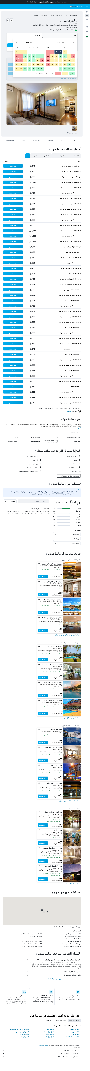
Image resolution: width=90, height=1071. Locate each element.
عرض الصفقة (42, 576)
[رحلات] (87, 32)
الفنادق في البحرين (75, 1034)
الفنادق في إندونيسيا (49, 1032)
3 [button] (56, 52)
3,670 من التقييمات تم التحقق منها (60, 30)
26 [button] (48, 64)
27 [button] (73, 69)
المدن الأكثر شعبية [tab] (61, 1020)
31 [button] (17, 69)
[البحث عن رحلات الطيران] (87, 12)
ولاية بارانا (56, 15)
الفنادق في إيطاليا (50, 1037)
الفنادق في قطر (50, 1029)
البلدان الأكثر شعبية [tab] (74, 1020)
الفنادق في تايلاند (24, 1037)
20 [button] (73, 64)
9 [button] (60, 56)
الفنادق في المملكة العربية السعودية (19, 1029)
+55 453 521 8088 (71, 27)
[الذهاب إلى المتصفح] (87, 27)
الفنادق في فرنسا (24, 1034)
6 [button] (73, 56)
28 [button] (69, 69)
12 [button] (48, 56)
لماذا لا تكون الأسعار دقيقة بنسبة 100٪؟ (68, 1057)
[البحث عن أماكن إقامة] (87, 15)
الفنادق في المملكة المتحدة (73, 1037)
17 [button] (56, 60)
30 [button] (60, 69)
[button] (2, 2)
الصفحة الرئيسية (73, 15)
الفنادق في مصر (50, 1034)
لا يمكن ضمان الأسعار (43, 1045)
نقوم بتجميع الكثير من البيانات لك (70, 1053)
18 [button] (52, 60)
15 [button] (65, 60)
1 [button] (64, 52)
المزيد (79, 428)
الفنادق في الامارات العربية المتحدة (20, 1032)
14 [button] (69, 60)
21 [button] (69, 64)
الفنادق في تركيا (76, 1032)
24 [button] (56, 64)
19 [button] (48, 60)
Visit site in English (32, 2)
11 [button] (52, 56)
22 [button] (65, 64)
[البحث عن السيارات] (87, 19)
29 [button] (65, 69)
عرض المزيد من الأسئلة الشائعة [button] (53, 979)
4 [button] (52, 52)
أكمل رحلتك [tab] (49, 1020)
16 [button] (60, 60)
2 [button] (60, 52)
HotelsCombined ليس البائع (71, 1050)
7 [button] (29, 56)
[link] (67, 635)
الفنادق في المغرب (75, 1029)
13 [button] (73, 60)
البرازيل (66, 15)
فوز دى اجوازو (46, 15)
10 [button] (56, 56)
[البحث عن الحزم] (87, 23)
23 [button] (60, 64)
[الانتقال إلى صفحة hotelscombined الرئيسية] (77, 6)
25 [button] (52, 64)
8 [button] (64, 56)
